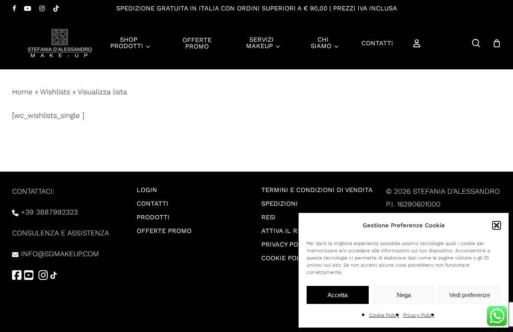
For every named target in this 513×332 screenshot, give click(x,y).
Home (22, 91)
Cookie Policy (384, 315)
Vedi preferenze (469, 295)
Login (147, 190)
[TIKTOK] (56, 8)
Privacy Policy (418, 315)
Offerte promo (164, 231)
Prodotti (153, 217)
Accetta (337, 295)
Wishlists (55, 91)
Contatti (152, 203)
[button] (497, 225)
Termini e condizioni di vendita (317, 190)
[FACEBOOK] (14, 8)
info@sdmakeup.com (60, 253)
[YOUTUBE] (27, 8)
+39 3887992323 (49, 212)
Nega (404, 295)
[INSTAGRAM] (42, 8)
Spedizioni (279, 203)
